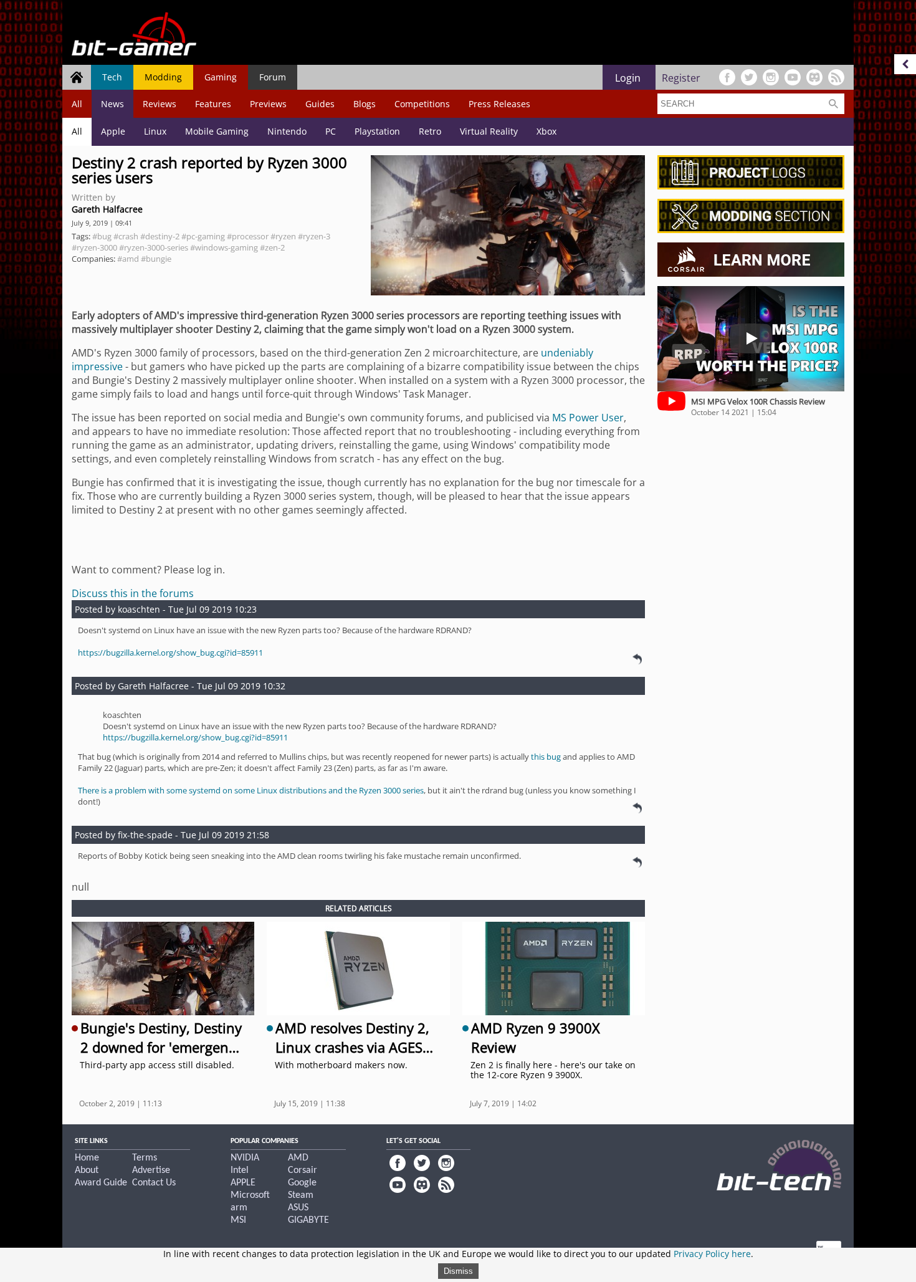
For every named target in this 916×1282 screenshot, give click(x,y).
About (86, 1170)
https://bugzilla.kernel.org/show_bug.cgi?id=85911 (170, 652)
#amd (128, 258)
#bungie (156, 258)
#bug (102, 236)
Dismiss (458, 1271)
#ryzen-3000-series (153, 247)
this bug (546, 756)
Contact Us (154, 1183)
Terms (144, 1158)
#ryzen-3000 (94, 247)
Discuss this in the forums (133, 593)
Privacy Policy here (712, 1254)
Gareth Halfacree (107, 209)
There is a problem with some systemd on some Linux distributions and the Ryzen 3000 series (251, 790)
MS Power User (588, 417)
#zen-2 (272, 247)
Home (87, 1158)
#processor (248, 236)
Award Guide (101, 1183)
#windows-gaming (224, 247)
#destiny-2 (159, 236)
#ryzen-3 (314, 236)
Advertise (151, 1170)
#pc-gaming (203, 236)
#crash (125, 236)
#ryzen (283, 236)
